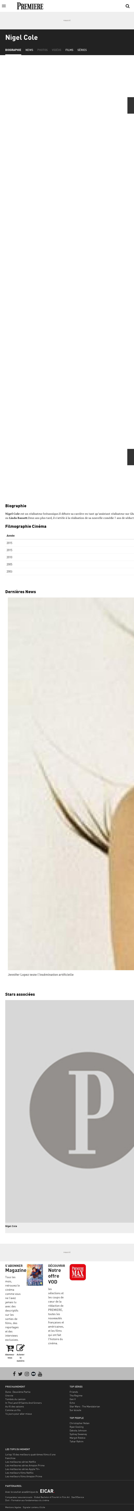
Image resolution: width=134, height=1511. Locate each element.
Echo (72, 1402)
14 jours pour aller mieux (18, 1413)
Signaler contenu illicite (34, 1507)
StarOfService (77, 1497)
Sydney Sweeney (78, 1434)
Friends (74, 1391)
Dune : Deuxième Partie (17, 1391)
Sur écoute (75, 1410)
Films (69, 50)
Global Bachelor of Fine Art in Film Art (52, 1497)
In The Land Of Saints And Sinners (23, 1402)
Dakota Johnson (78, 1430)
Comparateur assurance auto (18, 1497)
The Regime (76, 1395)
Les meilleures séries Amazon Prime (24, 1465)
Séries (82, 50)
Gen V (73, 1399)
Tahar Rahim (76, 1441)
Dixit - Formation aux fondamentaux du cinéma (27, 1500)
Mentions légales (13, 1507)
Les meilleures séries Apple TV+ (22, 1469)
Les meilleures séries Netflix (20, 1461)
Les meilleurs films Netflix (19, 1472)
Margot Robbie (77, 1437)
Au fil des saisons (14, 1406)
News (29, 50)
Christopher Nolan (80, 1423)
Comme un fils (13, 1410)
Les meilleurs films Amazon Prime (23, 1476)
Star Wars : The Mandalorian (85, 1406)
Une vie (9, 1395)
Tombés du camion (15, 1399)
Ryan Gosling (77, 1426)
